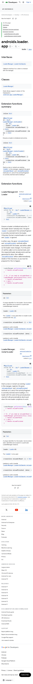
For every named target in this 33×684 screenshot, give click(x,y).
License (10, 670)
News (3, 531)
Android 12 (4, 601)
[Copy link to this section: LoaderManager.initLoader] (9, 195)
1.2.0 (30, 201)
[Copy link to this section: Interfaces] (14, 57)
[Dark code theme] (30, 206)
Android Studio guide (7, 612)
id (14, 317)
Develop (16, 15)
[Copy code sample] (30, 266)
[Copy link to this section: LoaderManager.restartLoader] (15, 352)
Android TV (4, 579)
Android (3, 519)
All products (5, 664)
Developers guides (6, 615)
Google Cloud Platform (8, 661)
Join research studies (7, 640)
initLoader (17, 122)
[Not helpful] (15, 18)
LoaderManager (8, 86)
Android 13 (4, 598)
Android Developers (6, 15)
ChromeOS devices (7, 573)
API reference (7, 9)
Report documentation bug (9, 634)
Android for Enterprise (7, 522)
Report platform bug (7, 631)
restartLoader (19, 151)
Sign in (28, 2)
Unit (10, 113)
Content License (22, 497)
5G (2, 559)
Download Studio (6, 621)
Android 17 (4, 587)
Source (3, 528)
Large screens (5, 567)
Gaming (3, 545)
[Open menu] (3, 2)
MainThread (8, 118)
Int (10, 124)
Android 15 (4, 592)
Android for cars (6, 576)
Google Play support (7, 637)
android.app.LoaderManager (13, 95)
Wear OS (4, 570)
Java (30, 49)
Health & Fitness (6, 551)
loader (4, 231)
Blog (2, 534)
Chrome (3, 655)
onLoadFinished (23, 171)
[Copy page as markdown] (16, 46)
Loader (14, 125)
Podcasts (4, 537)
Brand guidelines (19, 670)
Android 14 (4, 595)
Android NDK (5, 624)
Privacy (3, 556)
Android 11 (4, 604)
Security (3, 525)
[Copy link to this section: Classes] (11, 80)
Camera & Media (6, 553)
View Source (26, 199)
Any (8, 120)
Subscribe (25, 675)
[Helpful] (13, 18)
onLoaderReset (8, 171)
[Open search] (20, 2)
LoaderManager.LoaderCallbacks (14, 64)
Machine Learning (6, 548)
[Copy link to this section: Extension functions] (24, 184)
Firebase (4, 658)
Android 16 (4, 589)
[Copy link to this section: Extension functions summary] (13, 107)
